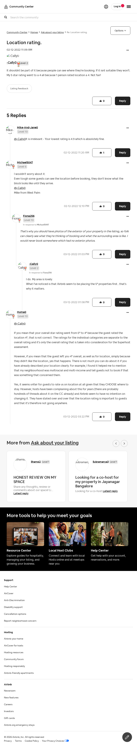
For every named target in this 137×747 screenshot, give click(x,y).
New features (11, 698)
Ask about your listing (52, 32)
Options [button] (119, 30)
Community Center (17, 32)
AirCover (8, 593)
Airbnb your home (13, 639)
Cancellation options (15, 614)
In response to (36, 225)
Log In (117, 6)
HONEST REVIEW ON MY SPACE (35, 479)
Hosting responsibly (14, 666)
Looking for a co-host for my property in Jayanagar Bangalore (97, 481)
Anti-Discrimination (14, 600)
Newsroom (10, 691)
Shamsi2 (36, 461)
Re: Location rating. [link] (77, 32)
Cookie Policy (32, 741)
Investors (9, 711)
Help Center (10, 586)
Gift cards (9, 718)
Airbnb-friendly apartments (19, 673)
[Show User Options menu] (128, 6)
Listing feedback (19, 88)
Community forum (14, 659)
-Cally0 (12, 62)
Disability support (13, 607)
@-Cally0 (20, 139)
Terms (18, 741)
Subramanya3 (101, 461)
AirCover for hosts (13, 646)
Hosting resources (13, 652)
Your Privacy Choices (53, 741)
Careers (8, 704)
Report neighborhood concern (20, 621)
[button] (127, 50)
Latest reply (21, 493)
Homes (34, 32)
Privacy (8, 741)
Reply (122, 101)
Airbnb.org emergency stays (19, 725)
